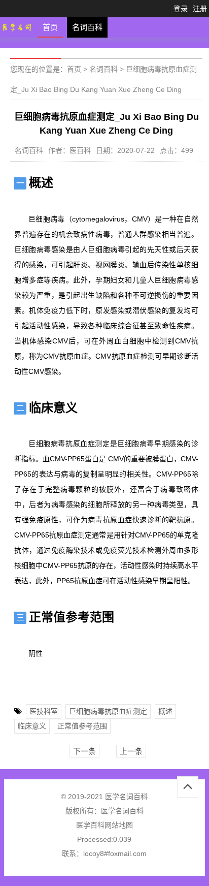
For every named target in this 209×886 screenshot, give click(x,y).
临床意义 (32, 726)
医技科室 (43, 711)
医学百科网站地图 (104, 825)
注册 (200, 9)
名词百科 (87, 27)
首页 (50, 27)
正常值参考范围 (82, 726)
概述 (165, 711)
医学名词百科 (122, 811)
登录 (180, 9)
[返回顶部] (187, 787)
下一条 (84, 751)
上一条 (131, 751)
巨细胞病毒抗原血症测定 (108, 711)
